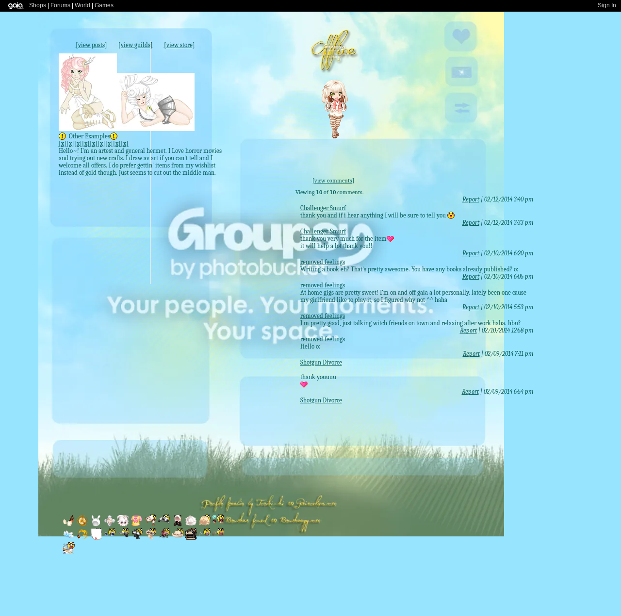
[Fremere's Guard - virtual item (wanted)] (83, 538)
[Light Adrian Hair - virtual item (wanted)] (191, 524)
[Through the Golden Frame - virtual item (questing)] (69, 552)
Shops (37, 5)
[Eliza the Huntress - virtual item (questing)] (124, 538)
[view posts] (91, 45)
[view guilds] (135, 45)
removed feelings (322, 262)
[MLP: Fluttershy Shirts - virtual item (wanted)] (137, 524)
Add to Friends (533, 38)
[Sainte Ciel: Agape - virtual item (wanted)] (110, 524)
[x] (62, 143)
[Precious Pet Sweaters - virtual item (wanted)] (178, 524)
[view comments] (333, 180)
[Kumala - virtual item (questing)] (218, 538)
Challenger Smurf (323, 208)
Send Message (533, 80)
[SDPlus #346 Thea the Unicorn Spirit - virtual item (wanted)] (124, 524)
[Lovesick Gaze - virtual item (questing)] (110, 538)
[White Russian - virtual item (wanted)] (69, 524)
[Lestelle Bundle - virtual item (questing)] (191, 538)
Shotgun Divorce (321, 362)
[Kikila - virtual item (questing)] (205, 538)
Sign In (607, 5)
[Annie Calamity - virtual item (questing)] (178, 538)
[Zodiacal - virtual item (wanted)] (83, 524)
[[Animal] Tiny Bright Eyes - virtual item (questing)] (218, 524)
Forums (60, 5)
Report (470, 199)
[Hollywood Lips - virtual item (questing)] (96, 538)
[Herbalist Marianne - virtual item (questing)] (164, 524)
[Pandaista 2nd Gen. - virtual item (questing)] (151, 524)
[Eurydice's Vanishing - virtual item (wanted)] (69, 538)
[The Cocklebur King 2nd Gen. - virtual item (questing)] (164, 538)
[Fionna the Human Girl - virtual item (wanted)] (96, 524)
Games (104, 5)
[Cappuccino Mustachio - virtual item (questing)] (151, 538)
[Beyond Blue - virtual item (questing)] (205, 524)
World (82, 5)
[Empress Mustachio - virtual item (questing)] (137, 538)
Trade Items (534, 123)
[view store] (179, 45)
